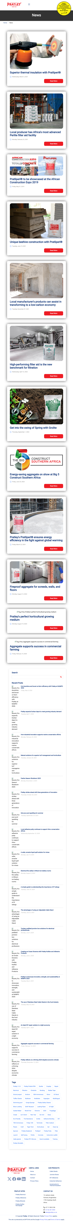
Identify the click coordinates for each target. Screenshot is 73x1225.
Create (15, 1115)
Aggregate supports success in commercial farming (37, 1043)
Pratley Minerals (20, 1201)
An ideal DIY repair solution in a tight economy (35, 1025)
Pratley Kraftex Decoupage (20, 1205)
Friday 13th (30, 1123)
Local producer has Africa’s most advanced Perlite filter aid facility (35, 134)
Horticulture (40, 1127)
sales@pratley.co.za (51, 1212)
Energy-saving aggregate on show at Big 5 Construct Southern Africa (34, 476)
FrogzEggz (53, 1111)
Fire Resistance (28, 1119)
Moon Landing (17, 1106)
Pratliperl (37, 1131)
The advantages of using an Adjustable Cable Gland (37, 910)
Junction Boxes (54, 1174)
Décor (48, 1094)
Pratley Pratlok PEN (30, 1086)
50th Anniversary (38, 1094)
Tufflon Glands (17, 1098)
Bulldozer (28, 1098)
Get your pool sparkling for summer (32, 813)
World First (28, 1111)
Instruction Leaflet (52, 1135)
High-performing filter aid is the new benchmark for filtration (31, 366)
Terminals (39, 1123)
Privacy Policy (34, 1181)
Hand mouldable (44, 1139)
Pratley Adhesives (21, 1197)
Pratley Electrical (20, 1194)
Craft (22, 1127)
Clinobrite (33, 1090)
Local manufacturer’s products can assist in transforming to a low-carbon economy (35, 303)
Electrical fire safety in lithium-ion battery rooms (36, 871)
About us (33, 1174)
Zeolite (41, 1086)
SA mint (42, 1115)
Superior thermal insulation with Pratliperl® (35, 72)
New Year (33, 1115)
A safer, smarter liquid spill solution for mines (35, 852)
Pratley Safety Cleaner (44, 1102)
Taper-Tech (30, 1127)
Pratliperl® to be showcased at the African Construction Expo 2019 (35, 181)
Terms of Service (56, 1219)
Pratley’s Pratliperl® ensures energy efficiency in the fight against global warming (36, 539)
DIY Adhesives (54, 1177)
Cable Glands (54, 1171)
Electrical (16, 1090)
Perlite (33, 1135)
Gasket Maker (17, 1111)
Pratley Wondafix (18, 1143)
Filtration (24, 1090)
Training (55, 1139)
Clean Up (55, 1127)
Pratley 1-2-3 (17, 1086)
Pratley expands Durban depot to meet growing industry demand (41, 711)
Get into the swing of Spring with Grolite (33, 427)
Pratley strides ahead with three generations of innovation (39, 792)
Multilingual (56, 1098)
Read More (53, 81)
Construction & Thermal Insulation (55, 1185)
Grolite (38, 1119)
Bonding (42, 1090)
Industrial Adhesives (56, 1181)
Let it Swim (24, 1115)
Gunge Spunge (30, 1102)
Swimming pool (17, 1102)
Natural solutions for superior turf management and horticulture (41, 755)
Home (5, 23)
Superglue (46, 1098)
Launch (15, 1135)
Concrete (40, 1135)
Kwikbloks (37, 1098)
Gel (48, 1127)
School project (17, 1094)
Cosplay (48, 1086)
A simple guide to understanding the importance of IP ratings (40, 887)
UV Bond (56, 1094)
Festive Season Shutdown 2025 (31, 778)
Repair (56, 1086)
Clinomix (37, 1111)
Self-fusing (24, 1135)
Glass (49, 1115)
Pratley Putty (47, 1131)
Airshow (27, 1094)
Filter (56, 1131)
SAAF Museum (29, 1106)
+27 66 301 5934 (50, 1210)
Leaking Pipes (41, 1106)
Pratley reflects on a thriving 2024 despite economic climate (40, 1060)
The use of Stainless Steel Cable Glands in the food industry (39, 1002)
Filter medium (50, 1123)
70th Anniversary (18, 1123)
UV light (51, 1106)
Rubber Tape (52, 1090)
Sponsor (15, 1131)
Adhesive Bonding (49, 1119)
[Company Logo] (14, 4)
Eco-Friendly (16, 1119)
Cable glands (17, 1139)
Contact (32, 1177)
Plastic (15, 1127)
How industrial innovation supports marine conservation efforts (41, 734)
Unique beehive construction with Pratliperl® (36, 241)
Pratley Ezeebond (27, 1131)
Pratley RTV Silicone (30, 1139)
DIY (59, 1119)
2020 (44, 1111)
